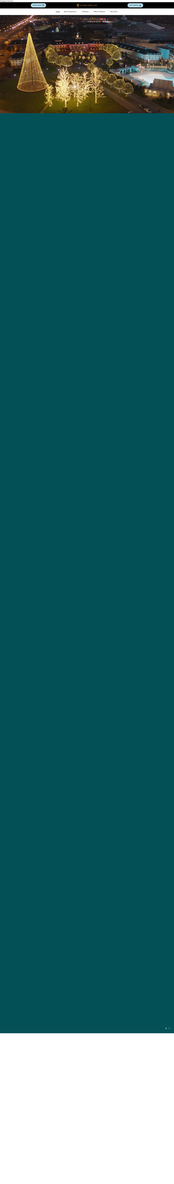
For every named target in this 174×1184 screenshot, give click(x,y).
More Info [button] (113, 11)
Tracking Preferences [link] (6, 1)
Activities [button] (85, 11)
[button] (38, 5)
